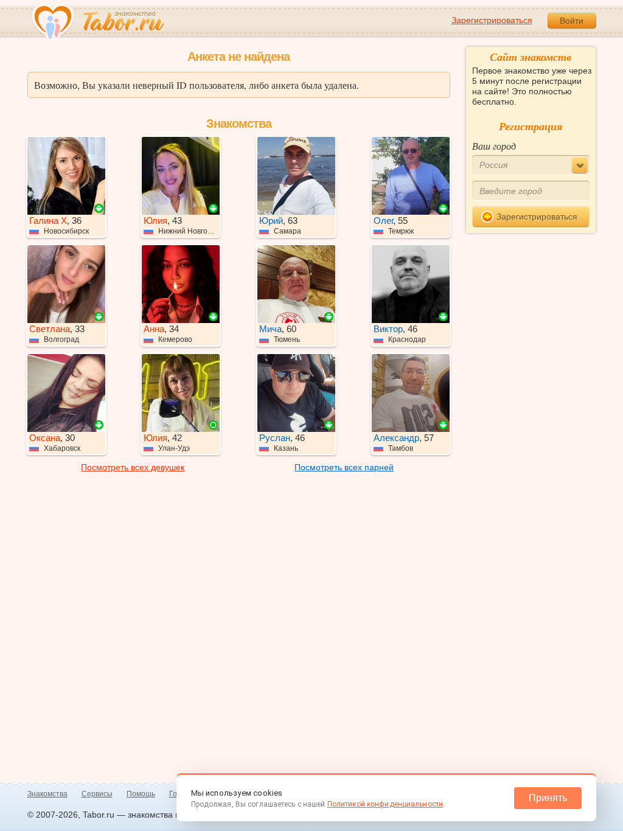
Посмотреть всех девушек (132, 467)
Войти (571, 21)
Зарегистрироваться (491, 20)
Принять (548, 798)
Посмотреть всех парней (344, 467)
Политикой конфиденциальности (385, 804)
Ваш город (494, 145)
